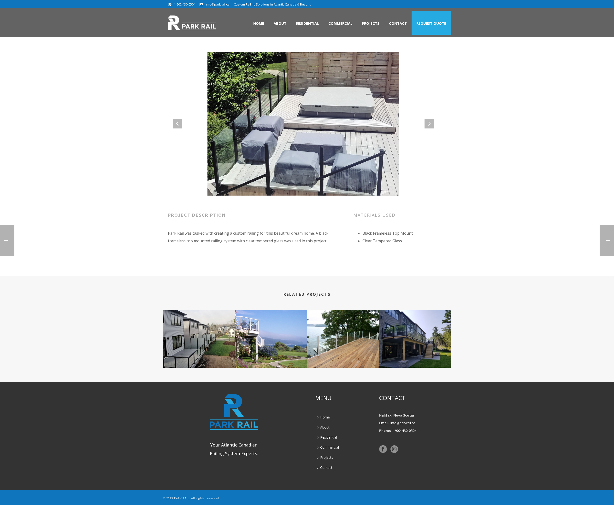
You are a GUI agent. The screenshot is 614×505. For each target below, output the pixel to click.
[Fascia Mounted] (415, 329)
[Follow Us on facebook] (383, 449)
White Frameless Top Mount (343, 355)
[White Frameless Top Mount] (343, 329)
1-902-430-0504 (184, 4)
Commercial (340, 23)
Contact (398, 23)
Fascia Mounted (415, 355)
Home (258, 23)
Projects (370, 23)
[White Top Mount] (271, 329)
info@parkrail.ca (218, 4)
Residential (307, 23)
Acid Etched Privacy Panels (199, 355)
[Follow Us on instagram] (394, 449)
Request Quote (431, 23)
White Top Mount (271, 355)
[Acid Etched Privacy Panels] (199, 329)
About (280, 23)
